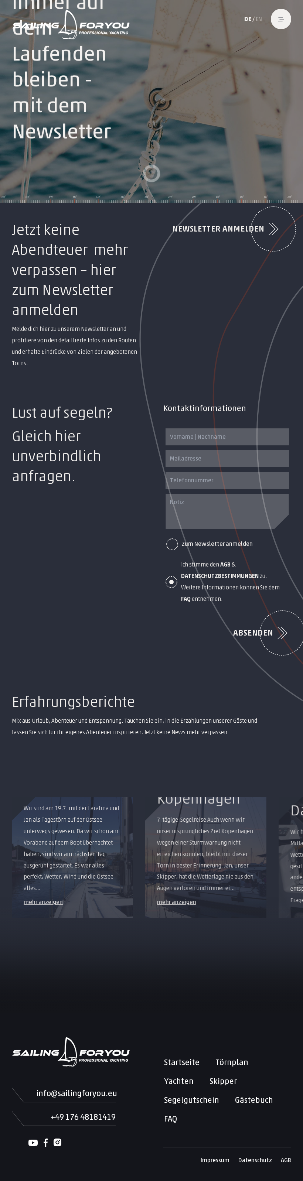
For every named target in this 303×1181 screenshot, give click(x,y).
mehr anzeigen (43, 902)
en (259, 19)
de (247, 19)
